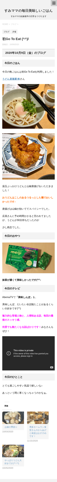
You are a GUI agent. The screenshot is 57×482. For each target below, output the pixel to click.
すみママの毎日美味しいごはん (28, 11)
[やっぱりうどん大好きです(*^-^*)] (13, 451)
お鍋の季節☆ (11, 427)
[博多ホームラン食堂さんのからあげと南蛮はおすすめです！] (38, 418)
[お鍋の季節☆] (13, 418)
